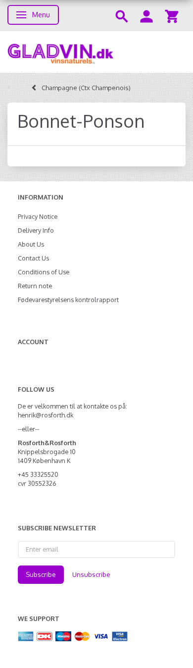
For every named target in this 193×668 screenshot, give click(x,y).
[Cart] (172, 15)
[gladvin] (96, 52)
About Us (31, 244)
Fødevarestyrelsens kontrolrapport (68, 300)
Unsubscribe (91, 574)
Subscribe (41, 574)
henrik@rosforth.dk (45, 415)
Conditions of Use (43, 272)
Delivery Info (36, 230)
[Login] (146, 15)
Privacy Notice (37, 216)
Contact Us (33, 258)
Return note (35, 286)
